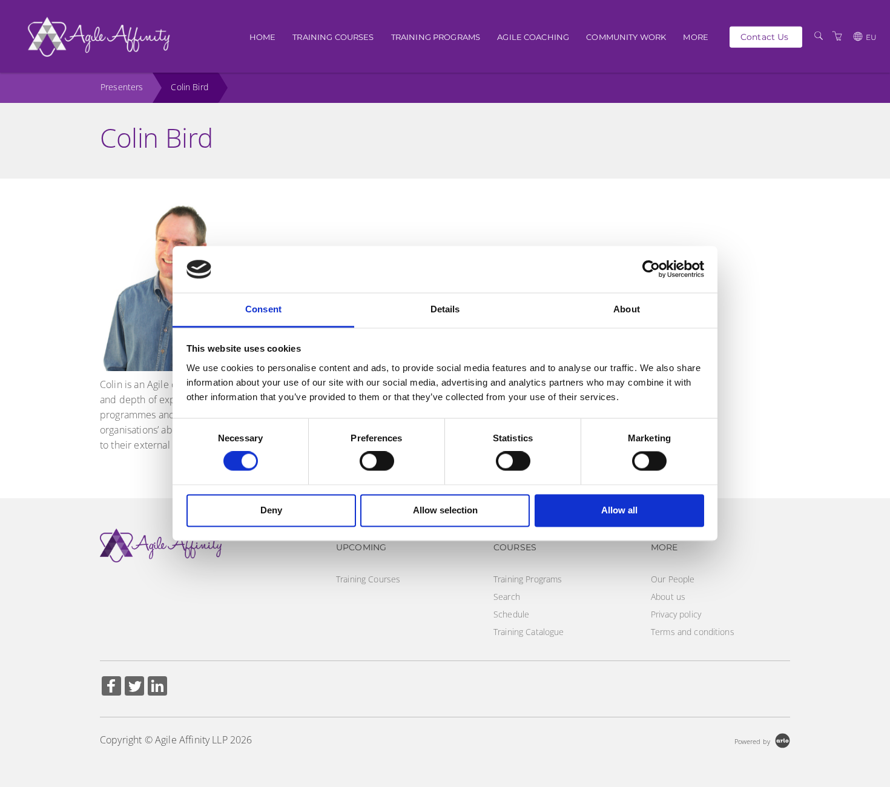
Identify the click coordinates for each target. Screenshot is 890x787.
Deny (271, 510)
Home (262, 37)
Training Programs (435, 37)
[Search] (818, 36)
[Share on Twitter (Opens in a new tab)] (134, 687)
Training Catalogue (528, 631)
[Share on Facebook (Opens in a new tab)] (111, 687)
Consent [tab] (263, 309)
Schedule (511, 614)
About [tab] (626, 309)
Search (506, 596)
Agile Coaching (533, 37)
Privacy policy (676, 614)
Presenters (122, 87)
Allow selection (445, 510)
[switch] (377, 461)
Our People (672, 579)
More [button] (695, 37)
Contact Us (764, 36)
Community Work (626, 37)
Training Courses (333, 37)
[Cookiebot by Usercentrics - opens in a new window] (651, 269)
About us (668, 596)
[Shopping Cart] (837, 36)
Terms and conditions (692, 631)
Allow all (619, 510)
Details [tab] (445, 309)
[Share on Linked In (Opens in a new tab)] (157, 687)
